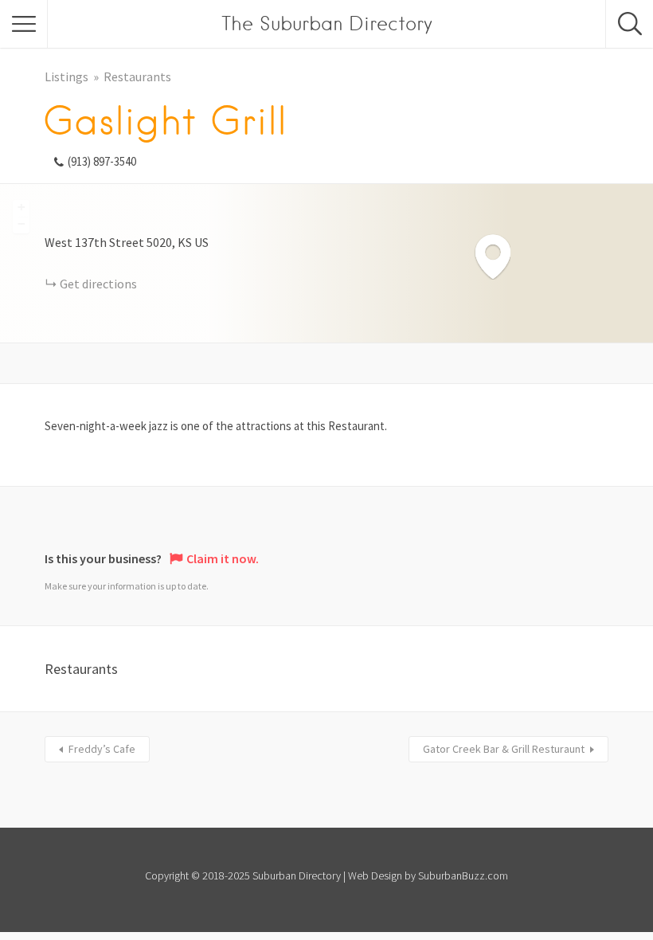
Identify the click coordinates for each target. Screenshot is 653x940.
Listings (66, 76)
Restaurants (137, 76)
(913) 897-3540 (102, 161)
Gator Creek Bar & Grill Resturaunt (504, 749)
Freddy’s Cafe (101, 749)
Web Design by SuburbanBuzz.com (428, 875)
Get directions (98, 284)
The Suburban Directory (326, 23)
